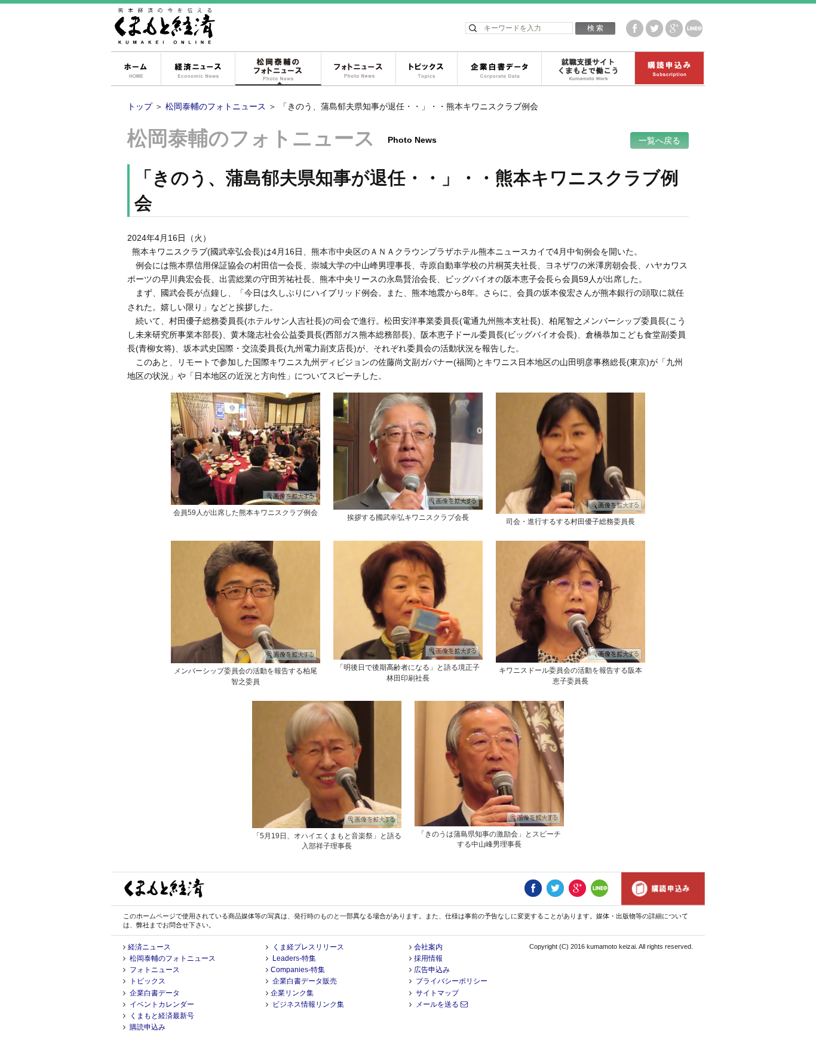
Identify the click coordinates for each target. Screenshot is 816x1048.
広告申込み (432, 970)
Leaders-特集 (294, 958)
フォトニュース (358, 69)
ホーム (136, 69)
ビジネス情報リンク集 (308, 1004)
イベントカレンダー (162, 1004)
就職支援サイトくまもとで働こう (587, 69)
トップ (139, 106)
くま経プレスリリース (308, 947)
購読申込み (669, 69)
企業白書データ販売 (304, 981)
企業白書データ (499, 69)
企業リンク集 (292, 993)
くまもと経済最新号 (162, 1016)
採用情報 (428, 958)
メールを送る (438, 1004)
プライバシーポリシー (451, 981)
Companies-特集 (298, 970)
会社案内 (428, 947)
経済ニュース (198, 69)
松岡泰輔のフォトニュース (278, 69)
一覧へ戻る (659, 140)
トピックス (426, 69)
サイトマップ (437, 993)
